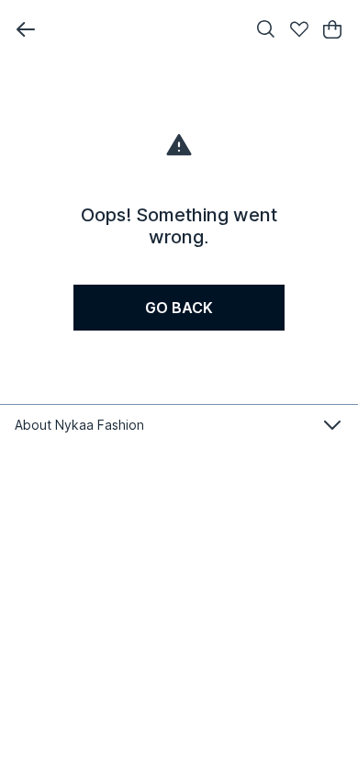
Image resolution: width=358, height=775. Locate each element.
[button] (26, 29)
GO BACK (179, 307)
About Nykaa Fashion (79, 424)
